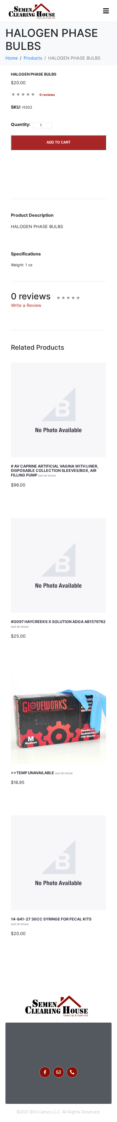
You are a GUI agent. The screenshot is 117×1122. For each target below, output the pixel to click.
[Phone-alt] (72, 1072)
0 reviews (47, 95)
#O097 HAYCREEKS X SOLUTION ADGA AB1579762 (58, 623)
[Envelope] (58, 1072)
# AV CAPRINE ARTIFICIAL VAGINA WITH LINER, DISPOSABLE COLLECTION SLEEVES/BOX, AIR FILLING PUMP (54, 471)
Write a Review (26, 305)
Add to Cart (58, 142)
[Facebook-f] (44, 1072)
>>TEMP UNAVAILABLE (42, 772)
